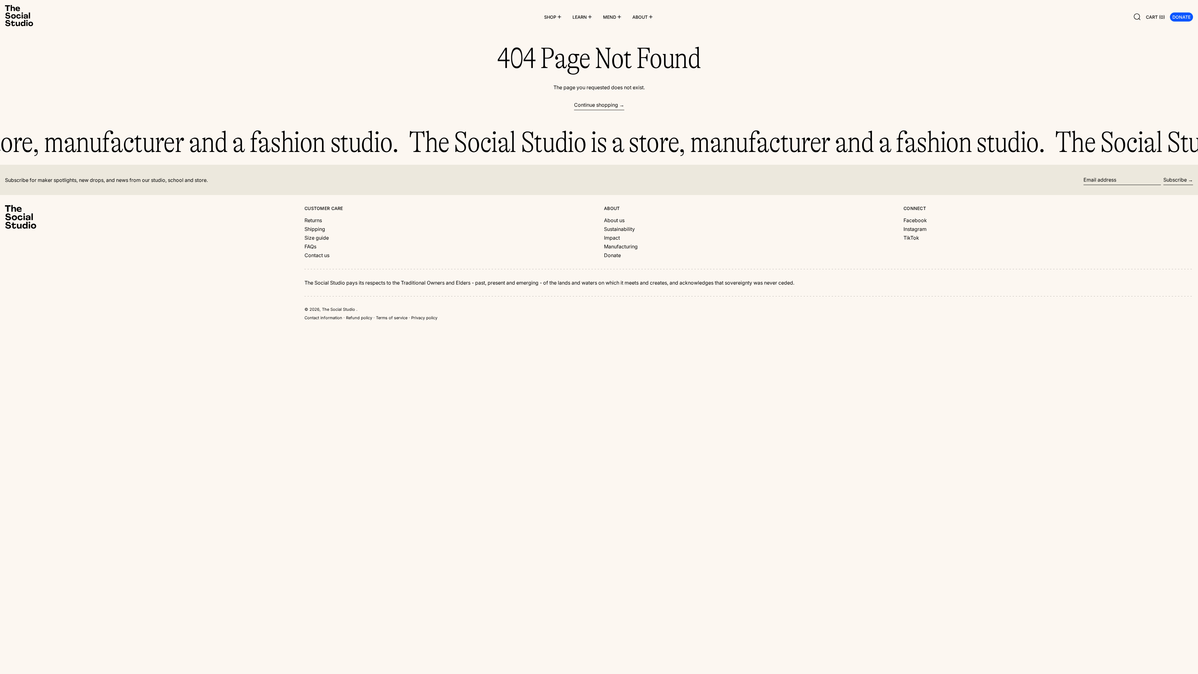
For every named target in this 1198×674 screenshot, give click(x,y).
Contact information (323, 317)
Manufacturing (621, 246)
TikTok (911, 238)
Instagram (915, 229)
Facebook (915, 220)
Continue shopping (596, 105)
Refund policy (359, 317)
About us (614, 220)
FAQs (310, 246)
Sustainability (619, 229)
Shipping (314, 229)
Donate (612, 255)
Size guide (316, 238)
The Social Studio (339, 309)
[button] (1137, 17)
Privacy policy (424, 317)
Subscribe (1175, 180)
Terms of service (391, 317)
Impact (612, 238)
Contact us (316, 255)
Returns (313, 220)
